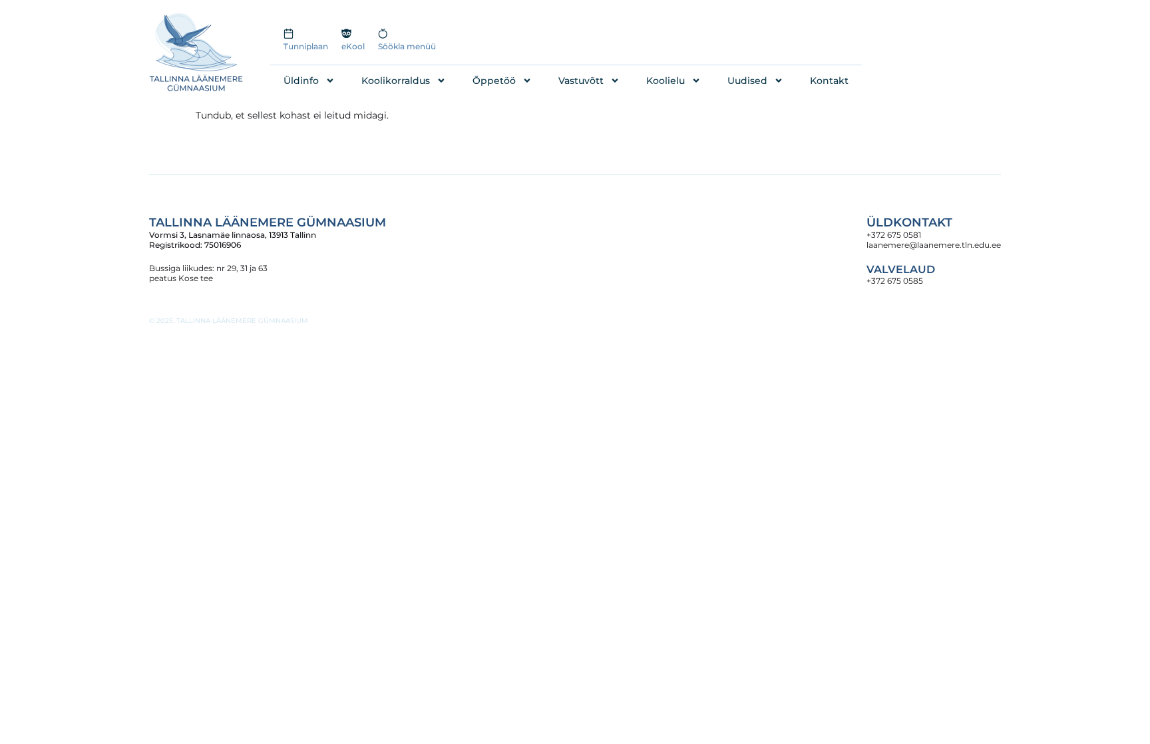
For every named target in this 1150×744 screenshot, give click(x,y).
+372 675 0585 (894, 281)
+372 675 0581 (893, 235)
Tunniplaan (306, 46)
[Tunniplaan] (288, 34)
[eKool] (346, 34)
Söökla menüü (407, 46)
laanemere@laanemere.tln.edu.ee (933, 245)
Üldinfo (301, 81)
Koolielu (665, 81)
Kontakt (829, 81)
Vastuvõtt (581, 81)
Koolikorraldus (395, 81)
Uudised (747, 81)
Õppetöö (494, 81)
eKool (353, 46)
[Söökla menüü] (383, 34)
